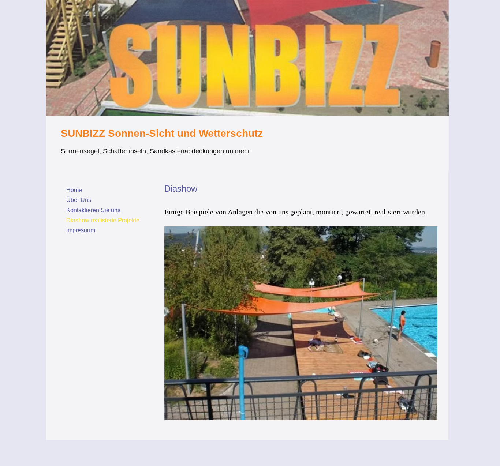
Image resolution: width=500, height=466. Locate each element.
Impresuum (80, 230)
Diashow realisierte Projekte (102, 220)
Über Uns (78, 200)
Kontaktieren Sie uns (93, 210)
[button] (300, 323)
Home (74, 190)
